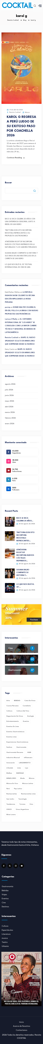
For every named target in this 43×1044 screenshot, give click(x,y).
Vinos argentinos (22, 809)
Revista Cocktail (11, 337)
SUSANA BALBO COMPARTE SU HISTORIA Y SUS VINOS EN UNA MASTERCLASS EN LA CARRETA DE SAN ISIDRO (21, 256)
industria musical (13, 757)
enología (30, 716)
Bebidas (5, 891)
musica (5, 938)
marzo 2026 (10, 412)
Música (27, 112)
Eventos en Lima (12, 726)
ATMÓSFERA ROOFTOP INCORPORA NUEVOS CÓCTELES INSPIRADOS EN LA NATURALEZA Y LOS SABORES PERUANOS (21, 244)
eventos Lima (11, 737)
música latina (27, 783)
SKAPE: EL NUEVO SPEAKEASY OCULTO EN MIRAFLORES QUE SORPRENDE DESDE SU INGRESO (20, 341)
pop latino (18, 788)
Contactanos (21, 1030)
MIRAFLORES (11, 778)
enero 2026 (9, 424)
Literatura (6, 934)
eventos (26, 721)
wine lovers (11, 814)
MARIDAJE (20, 773)
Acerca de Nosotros (21, 1026)
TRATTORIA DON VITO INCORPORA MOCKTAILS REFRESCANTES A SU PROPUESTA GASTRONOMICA (18, 233)
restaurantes (11, 794)
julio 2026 (9, 390)
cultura (9, 711)
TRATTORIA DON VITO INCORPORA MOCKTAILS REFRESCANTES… (25, 537)
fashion (9, 747)
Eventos (12, 659)
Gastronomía (14, 670)
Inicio (21, 1022)
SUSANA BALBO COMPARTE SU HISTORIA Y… (22, 572)
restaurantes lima (28, 794)
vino (31, 804)
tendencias (10, 804)
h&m (29, 752)
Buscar (8, 183)
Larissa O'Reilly (11, 319)
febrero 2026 (10, 418)
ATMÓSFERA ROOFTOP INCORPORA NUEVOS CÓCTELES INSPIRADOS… (25, 555)
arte (8, 700)
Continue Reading (14, 158)
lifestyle (9, 768)
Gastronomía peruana (14, 752)
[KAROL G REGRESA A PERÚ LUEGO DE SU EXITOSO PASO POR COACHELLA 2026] (21, 103)
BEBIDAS (17, 700)
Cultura (5, 926)
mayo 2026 (9, 401)
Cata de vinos (29, 700)
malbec (9, 773)
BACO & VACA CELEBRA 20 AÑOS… (24, 519)
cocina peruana (12, 706)
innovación (10, 763)
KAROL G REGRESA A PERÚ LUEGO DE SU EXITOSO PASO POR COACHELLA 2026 (21, 126)
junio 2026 (9, 395)
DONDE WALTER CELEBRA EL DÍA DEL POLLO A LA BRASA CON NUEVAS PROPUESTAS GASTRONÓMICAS (21, 310)
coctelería (27, 706)
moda (22, 778)
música (31, 778)
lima (19, 768)
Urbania (5, 946)
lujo (26, 768)
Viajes (4, 895)
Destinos (5, 907)
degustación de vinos (14, 716)
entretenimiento (12, 721)
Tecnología (22, 799)
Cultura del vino (23, 711)
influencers (28, 757)
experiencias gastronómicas (17, 742)
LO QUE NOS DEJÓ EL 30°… (25, 585)
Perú (8, 788)
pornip (7, 307)
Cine (10, 648)
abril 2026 (9, 407)
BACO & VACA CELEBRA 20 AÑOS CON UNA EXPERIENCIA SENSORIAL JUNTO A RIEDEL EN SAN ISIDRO (20, 221)
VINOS (9, 809)
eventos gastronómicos (15, 731)
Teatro (5, 942)
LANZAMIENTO (25, 763)
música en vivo (12, 783)
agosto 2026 (10, 384)
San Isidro (10, 799)
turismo (22, 804)
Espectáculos (7, 930)
